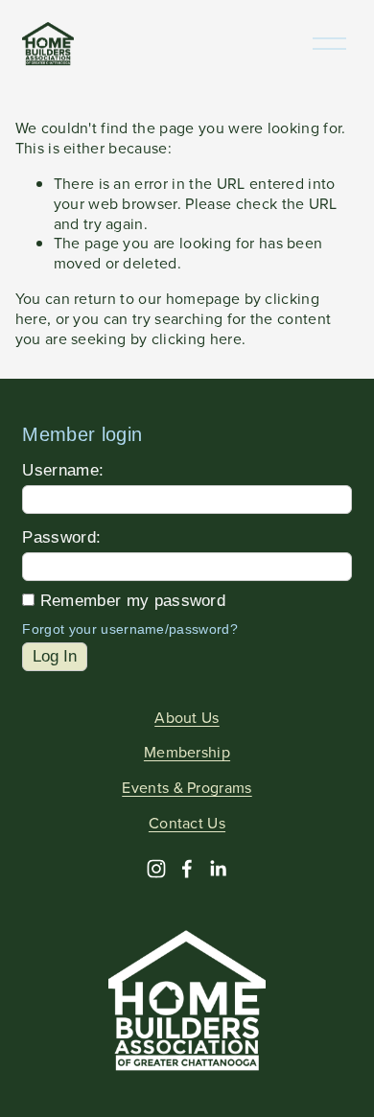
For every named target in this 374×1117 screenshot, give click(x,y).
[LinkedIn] (217, 868)
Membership (187, 752)
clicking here (197, 338)
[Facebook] (187, 868)
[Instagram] (156, 868)
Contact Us (187, 823)
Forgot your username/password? (130, 629)
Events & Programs (186, 788)
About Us (187, 718)
